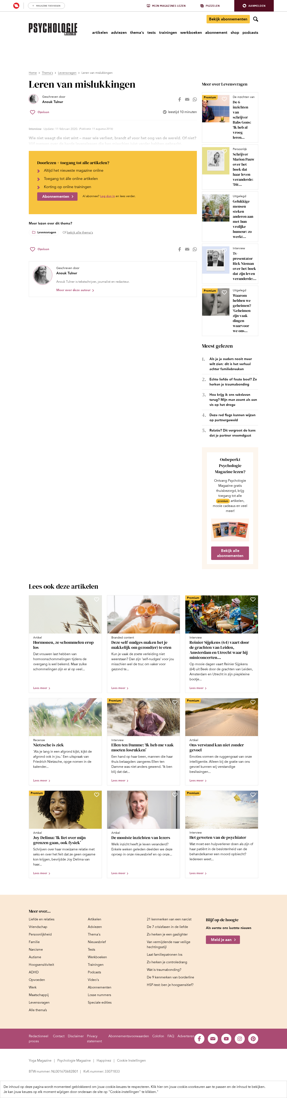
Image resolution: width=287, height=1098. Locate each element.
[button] (254, 6)
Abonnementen (55, 196)
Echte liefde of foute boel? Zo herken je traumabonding (233, 381)
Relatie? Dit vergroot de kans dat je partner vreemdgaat (232, 432)
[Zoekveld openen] (255, 19)
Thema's (47, 73)
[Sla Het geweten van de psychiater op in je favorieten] (253, 794)
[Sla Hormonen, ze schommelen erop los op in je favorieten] (96, 599)
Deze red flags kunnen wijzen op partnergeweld (232, 417)
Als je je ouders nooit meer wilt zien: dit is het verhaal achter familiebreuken (230, 364)
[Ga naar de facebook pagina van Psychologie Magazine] (199, 1039)
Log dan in (107, 196)
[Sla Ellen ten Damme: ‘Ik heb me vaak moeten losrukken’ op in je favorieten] (175, 702)
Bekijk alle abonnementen (230, 553)
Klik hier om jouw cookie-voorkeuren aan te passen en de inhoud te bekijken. (208, 1087)
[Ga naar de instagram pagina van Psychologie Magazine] (240, 1039)
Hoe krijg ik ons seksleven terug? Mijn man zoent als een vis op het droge (233, 400)
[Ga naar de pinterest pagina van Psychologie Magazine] (253, 1039)
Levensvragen (67, 73)
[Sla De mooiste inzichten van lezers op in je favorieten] (175, 794)
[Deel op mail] (187, 99)
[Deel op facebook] (180, 99)
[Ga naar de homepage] (53, 29)
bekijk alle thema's (80, 232)
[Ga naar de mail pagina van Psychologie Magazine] (213, 1039)
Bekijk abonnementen (228, 19)
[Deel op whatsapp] (195, 99)
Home (33, 73)
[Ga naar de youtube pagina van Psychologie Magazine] (226, 1039)
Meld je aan (221, 939)
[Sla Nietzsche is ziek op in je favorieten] (96, 702)
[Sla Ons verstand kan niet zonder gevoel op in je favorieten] (253, 702)
